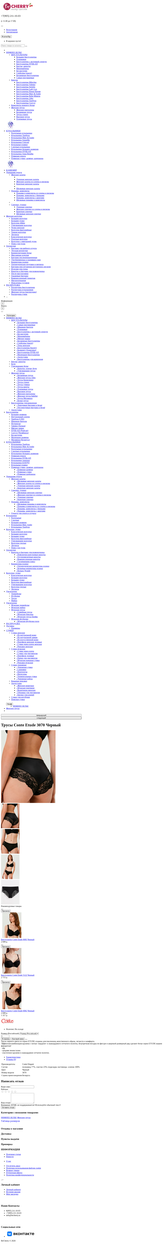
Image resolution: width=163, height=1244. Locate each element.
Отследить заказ (13, 1166)
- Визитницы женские (26, 690)
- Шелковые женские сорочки (29, 492)
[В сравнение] (2, 909)
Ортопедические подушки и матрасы (27, 264)
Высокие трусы (23, 117)
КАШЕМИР (11, 170)
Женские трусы (18, 107)
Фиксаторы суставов (20, 283)
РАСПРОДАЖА (13, 285)
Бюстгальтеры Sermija (25, 87)
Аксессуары (16, 410)
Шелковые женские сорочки (28, 214)
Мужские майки (18, 607)
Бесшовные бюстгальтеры (27, 75)
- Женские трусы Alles (26, 378)
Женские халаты (18, 175)
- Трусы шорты (22, 387)
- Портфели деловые (25, 656)
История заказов (13, 1192)
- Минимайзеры (23, 336)
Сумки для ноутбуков (20, 697)
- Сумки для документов (27, 653)
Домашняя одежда (14, 172)
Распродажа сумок (19, 294)
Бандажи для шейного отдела (24, 248)
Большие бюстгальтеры (26, 57)
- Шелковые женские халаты (28, 481)
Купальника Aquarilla (20, 140)
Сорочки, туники (18, 205)
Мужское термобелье (20, 605)
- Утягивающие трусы (25, 371)
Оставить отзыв (8, 1108)
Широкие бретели (19, 421)
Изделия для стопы (19, 269)
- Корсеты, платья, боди (26, 368)
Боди (13, 364)
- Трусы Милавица (24, 398)
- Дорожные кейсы (24, 679)
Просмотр (6, 911)
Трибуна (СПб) (17, 419)
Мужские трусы (18, 610)
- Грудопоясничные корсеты (28, 557)
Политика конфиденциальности (20, 1175)
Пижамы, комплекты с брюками (30, 195)
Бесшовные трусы (24, 112)
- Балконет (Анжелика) (26, 350)
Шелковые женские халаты (28, 188)
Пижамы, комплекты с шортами (30, 198)
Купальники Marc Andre (21, 525)
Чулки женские (17, 228)
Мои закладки (12, 1194)
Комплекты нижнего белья (23, 105)
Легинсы (15, 234)
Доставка (10, 626)
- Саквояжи (21, 669)
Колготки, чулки (13, 529)
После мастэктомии (19, 274)
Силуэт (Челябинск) (20, 433)
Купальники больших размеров (24, 149)
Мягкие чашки (17, 428)
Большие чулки (17, 221)
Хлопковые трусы (24, 119)
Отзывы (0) (11, 1059)
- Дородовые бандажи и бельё (29, 405)
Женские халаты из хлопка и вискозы (32, 182)
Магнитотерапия (18, 280)
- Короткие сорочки (24, 499)
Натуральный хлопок (20, 417)
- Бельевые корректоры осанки (29, 568)
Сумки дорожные (18, 665)
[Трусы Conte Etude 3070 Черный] (28, 802)
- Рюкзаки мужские (24, 663)
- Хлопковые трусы (24, 389)
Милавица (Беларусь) (20, 440)
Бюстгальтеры (12, 412)
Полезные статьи (13, 1154)
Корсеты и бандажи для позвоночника (28, 271)
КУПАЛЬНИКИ (13, 131)
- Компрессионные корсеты (28, 559)
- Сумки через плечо (25, 651)
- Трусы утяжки (23, 384)
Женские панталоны (25, 110)
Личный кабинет (13, 1189)
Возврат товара (12, 1170)
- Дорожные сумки (24, 667)
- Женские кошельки (25, 686)
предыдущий (41, 715)
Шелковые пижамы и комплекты (30, 200)
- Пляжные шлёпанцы (25, 474)
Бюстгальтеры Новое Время (28, 91)
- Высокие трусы (23, 391)
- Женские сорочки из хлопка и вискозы (33, 495)
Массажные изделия (20, 255)
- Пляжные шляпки (24, 470)
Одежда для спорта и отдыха (23, 513)
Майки (14, 601)
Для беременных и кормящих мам (26, 260)
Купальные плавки (19, 145)
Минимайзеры (22, 68)
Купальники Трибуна (20, 135)
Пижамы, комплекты (20, 191)
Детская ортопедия (19, 251)
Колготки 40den (18, 223)
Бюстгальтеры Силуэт (25, 103)
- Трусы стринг (22, 382)
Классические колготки (21, 237)
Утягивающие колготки (21, 225)
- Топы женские (23, 345)
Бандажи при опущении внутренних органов (31, 267)
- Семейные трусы (24, 612)
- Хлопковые (21, 329)
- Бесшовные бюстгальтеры (28, 341)
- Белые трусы (22, 401)
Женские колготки (14, 216)
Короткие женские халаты (27, 184)
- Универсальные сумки (26, 676)
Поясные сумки (18, 699)
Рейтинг (4, 1089)
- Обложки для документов (28, 692)
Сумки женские (18, 633)
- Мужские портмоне (25, 688)
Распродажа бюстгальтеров (23, 287)
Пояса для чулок (18, 244)
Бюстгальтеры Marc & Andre (28, 94)
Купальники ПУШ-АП (21, 151)
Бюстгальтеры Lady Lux (26, 89)
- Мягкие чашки (23, 338)
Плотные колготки (19, 239)
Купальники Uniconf (20, 142)
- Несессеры (21, 674)
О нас (8, 1161)
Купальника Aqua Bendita (22, 154)
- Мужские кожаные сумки (28, 660)
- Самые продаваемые (25, 325)
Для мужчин (11, 591)
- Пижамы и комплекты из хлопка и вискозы (35, 506)
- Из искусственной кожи (27, 640)
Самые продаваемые (25, 78)
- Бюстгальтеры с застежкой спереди (32, 332)
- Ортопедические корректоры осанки (32, 566)
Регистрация (11, 30)
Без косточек (21, 71)
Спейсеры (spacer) (24, 73)
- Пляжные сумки (24, 472)
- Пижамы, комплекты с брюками (30, 509)
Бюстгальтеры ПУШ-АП (27, 64)
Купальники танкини (20, 460)
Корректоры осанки (19, 262)
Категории (11, 315)
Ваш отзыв (5, 1103)
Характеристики (13, 1057)
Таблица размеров (10, 1121)
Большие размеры (19, 414)
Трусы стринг (22, 114)
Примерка (15, 628)
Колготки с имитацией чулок (24, 241)
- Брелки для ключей (25, 695)
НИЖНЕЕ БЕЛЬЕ (14, 52)
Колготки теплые (18, 543)
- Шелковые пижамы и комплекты (31, 504)
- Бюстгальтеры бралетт (26, 348)
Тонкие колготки (18, 232)
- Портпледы (21, 672)
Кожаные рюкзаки (19, 681)
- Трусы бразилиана (24, 380)
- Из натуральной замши (26, 637)
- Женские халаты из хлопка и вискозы (33, 483)
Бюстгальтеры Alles (24, 98)
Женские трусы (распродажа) (24, 292)
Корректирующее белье (21, 253)
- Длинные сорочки (24, 497)
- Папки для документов (26, 658)
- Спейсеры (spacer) (24, 343)
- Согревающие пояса (25, 561)
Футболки (15, 596)
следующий (41, 718)
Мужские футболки (19, 619)
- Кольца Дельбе (23, 571)
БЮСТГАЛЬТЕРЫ (19, 55)
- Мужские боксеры (24, 614)
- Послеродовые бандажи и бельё (30, 407)
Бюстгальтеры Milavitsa (26, 82)
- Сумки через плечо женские (29, 644)
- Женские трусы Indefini (27, 396)
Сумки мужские (18, 649)
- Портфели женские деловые (29, 642)
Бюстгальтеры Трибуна (26, 101)
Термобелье (16, 594)
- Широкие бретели (24, 327)
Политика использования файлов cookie (23, 1168)
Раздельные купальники (21, 133)
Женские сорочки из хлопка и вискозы (33, 209)
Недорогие (16, 424)
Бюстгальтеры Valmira (25, 85)
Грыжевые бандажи (19, 276)
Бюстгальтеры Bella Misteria (28, 96)
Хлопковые (21, 59)
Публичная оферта (14, 1173)
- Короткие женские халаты (28, 488)
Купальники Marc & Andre (22, 138)
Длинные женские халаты (27, 179)
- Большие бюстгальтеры (27, 322)
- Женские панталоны (25, 394)
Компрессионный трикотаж (23, 278)
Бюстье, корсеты (23, 66)
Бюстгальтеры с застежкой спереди (31, 62)
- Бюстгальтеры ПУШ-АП (27, 352)
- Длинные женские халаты (28, 486)
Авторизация (12, 32)
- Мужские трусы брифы (27, 617)
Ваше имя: (5, 1087)
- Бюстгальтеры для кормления (29, 359)
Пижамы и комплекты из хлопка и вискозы (35, 193)
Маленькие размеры (20, 437)
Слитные (15, 520)
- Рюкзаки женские (24, 646)
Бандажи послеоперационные (24, 257)
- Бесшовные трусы (24, 375)
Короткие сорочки (24, 211)
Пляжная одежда (18, 156)
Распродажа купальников (22, 290)
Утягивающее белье (19, 366)
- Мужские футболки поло (27, 621)
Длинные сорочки (24, 207)
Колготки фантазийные (21, 230)
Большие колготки (19, 218)
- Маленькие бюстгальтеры (28, 355)
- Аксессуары (22, 357)
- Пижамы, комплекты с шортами (30, 511)
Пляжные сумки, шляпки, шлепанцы (27, 158)
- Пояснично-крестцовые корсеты (31, 555)
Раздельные (16, 518)
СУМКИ (10, 630)
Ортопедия (11, 246)
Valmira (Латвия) (18, 426)
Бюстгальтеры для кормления (24, 403)
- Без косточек (22, 334)
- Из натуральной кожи (26, 635)
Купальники (11, 515)
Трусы (14, 598)
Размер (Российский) (10, 1033)
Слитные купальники (20, 147)
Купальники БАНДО (20, 463)
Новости (10, 1157)
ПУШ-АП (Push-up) (19, 430)
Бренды (14, 80)
